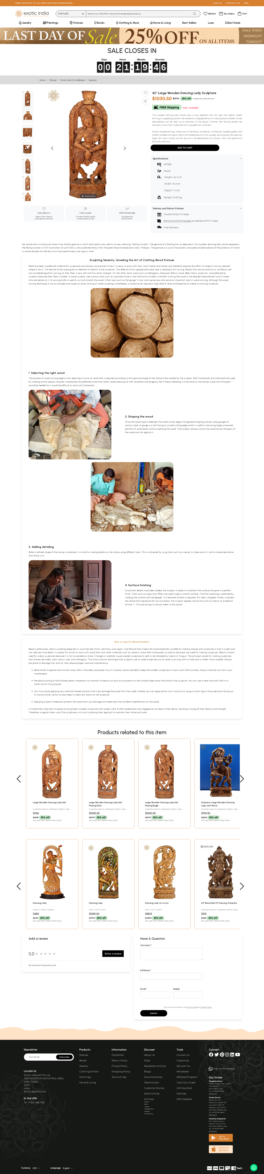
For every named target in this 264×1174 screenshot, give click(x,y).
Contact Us (183, 1055)
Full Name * (145, 970)
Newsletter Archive (155, 1066)
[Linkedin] (232, 1055)
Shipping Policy (121, 1071)
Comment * (146, 945)
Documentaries (153, 1077)
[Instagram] (227, 1055)
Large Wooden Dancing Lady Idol (49, 802)
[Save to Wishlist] (145, 93)
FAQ (246, 3)
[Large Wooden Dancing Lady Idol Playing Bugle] (164, 798)
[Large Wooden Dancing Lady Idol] (52, 798)
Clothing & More (88, 1071)
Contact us (233, 3)
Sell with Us (183, 1066)
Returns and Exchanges (177, 221)
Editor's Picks (151, 1093)
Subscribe (64, 1057)
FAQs (147, 1060)
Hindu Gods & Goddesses (73, 80)
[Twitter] (216, 1055)
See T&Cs (49, 219)
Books (82, 1060)
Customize (183, 1060)
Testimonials (151, 1082)
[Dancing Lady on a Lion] (164, 898)
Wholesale (183, 1071)
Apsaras (93, 80)
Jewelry (83, 1066)
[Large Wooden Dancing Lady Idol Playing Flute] (108, 798)
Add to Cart (185, 147)
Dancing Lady (40, 903)
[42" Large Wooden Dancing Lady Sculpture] (27, 99)
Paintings (85, 1077)
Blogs (147, 1071)
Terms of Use (192, 1007)
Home (42, 80)
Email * (143, 989)
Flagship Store (215, 1081)
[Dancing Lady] (52, 898)
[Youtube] (237, 1055)
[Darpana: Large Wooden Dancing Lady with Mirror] (220, 798)
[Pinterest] (222, 1055)
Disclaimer (118, 1055)
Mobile (176, 989)
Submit (153, 1013)
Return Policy (119, 1060)
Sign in (217, 3)
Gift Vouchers (184, 1088)
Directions (213, 1094)
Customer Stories (154, 1088)
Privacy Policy (206, 1007)
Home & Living (87, 1082)
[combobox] (138, 13)
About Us (149, 1055)
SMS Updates (184, 1099)
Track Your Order (186, 1082)
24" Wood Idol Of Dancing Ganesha (219, 903)
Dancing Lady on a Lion (157, 903)
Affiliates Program (187, 1077)
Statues (53, 80)
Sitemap (181, 1093)
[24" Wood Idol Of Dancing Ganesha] (220, 898)
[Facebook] (211, 1055)
